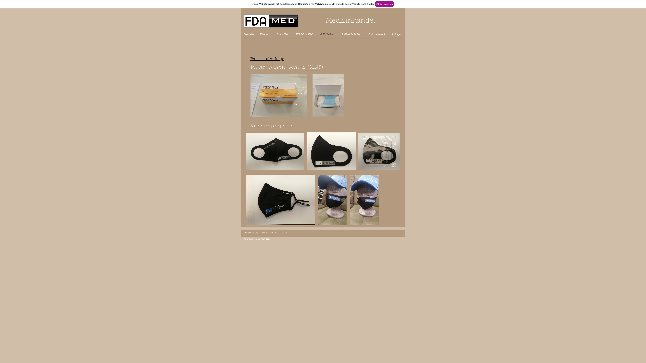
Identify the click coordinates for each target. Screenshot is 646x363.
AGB (284, 233)
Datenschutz (269, 233)
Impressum (251, 233)
